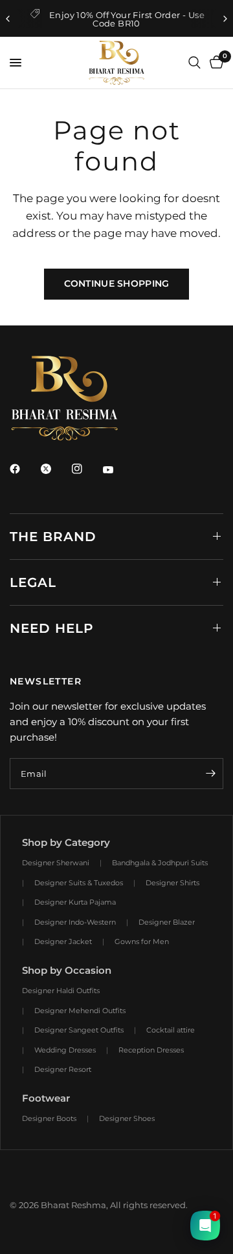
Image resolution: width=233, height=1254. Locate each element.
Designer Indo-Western (75, 922)
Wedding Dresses (65, 1049)
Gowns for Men (142, 941)
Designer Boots (49, 1118)
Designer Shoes (127, 1118)
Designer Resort (62, 1069)
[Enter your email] (210, 773)
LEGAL (33, 582)
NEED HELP (52, 628)
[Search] (194, 62)
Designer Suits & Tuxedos (78, 882)
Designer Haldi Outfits (61, 990)
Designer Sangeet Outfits (79, 1029)
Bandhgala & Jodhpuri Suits (160, 862)
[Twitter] (55, 469)
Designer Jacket (63, 941)
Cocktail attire (170, 1029)
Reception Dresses (151, 1049)
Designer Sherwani (55, 862)
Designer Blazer (167, 922)
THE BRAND (53, 536)
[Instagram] (86, 469)
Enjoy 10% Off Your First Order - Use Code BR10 (127, 19)
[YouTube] (117, 470)
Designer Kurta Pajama (75, 902)
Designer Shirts (172, 882)
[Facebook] (24, 469)
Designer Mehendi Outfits (80, 1010)
